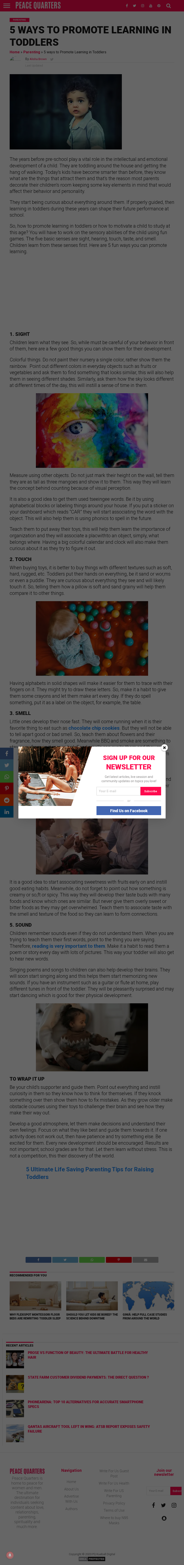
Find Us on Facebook (129, 810)
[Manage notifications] (9, 1555)
